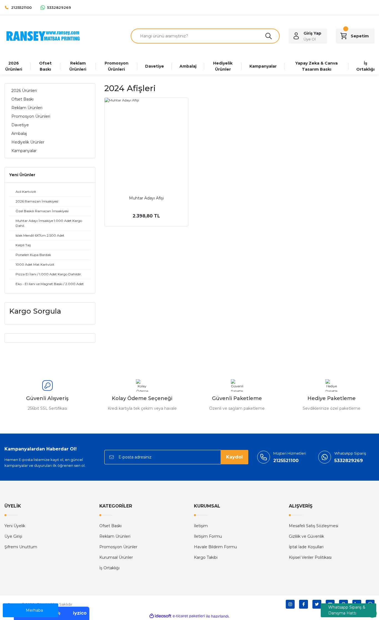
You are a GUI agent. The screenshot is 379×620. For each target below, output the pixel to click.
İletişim (201, 525)
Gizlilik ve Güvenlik (306, 536)
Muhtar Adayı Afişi (146, 198)
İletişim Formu (208, 536)
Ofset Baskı (110, 525)
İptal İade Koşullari (306, 546)
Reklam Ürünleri (114, 536)
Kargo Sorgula (35, 311)
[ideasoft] (160, 616)
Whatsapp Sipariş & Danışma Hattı (346, 610)
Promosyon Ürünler (118, 546)
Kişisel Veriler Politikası (310, 557)
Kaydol (234, 457)
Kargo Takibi (206, 557)
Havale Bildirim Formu (215, 546)
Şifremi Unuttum (20, 546)
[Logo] (43, 36)
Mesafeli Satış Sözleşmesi (313, 525)
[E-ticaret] (189, 616)
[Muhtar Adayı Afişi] (146, 139)
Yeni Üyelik (14, 525)
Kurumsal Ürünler (116, 557)
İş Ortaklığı (109, 567)
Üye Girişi (13, 536)
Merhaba (34, 610)
